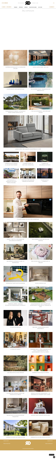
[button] (53, 3)
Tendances (15, 7)
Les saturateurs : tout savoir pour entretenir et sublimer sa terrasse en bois (40, 305)
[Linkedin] (5, 3)
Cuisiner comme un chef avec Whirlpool (28, 219)
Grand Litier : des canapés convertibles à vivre (28, 149)
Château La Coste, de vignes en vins (15, 437)
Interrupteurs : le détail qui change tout (28, 47)
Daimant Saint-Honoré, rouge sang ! (40, 415)
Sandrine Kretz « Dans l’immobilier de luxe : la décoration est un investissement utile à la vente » (40, 351)
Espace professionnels (48, 443)
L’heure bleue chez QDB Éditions (15, 89)
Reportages (21, 7)
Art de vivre (40, 7)
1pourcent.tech (31, 448)
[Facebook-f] (2, 3)
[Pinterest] (7, 3)
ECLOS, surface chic (40, 283)
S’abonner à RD (6, 440)
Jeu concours (28, 11)
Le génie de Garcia (15, 349)
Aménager (26, 7)
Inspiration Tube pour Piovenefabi (15, 283)
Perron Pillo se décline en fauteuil (40, 437)
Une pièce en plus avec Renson (15, 372)
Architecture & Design (32, 7)
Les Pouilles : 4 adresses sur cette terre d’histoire (11, 181)
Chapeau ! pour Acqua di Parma (40, 372)
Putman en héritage (15, 327)
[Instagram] (4, 3)
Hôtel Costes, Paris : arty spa (40, 67)
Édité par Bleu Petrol (7, 443)
